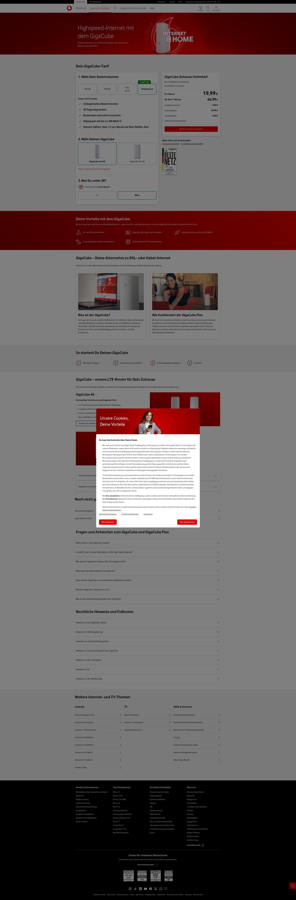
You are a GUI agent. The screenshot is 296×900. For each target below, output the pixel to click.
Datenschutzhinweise (107, 514)
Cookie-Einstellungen (130, 514)
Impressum (148, 514)
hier (139, 451)
